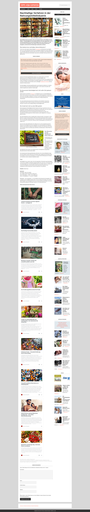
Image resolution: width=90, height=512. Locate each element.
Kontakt (32, 505)
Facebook (58, 14)
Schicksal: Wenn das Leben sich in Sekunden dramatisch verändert (66, 168)
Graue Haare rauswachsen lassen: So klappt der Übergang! (66, 53)
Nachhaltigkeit (38, 49)
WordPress (52, 510)
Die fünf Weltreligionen (66, 217)
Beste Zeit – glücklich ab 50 (66, 407)
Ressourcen (33, 93)
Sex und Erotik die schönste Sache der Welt (66, 278)
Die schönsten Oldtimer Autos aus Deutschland (66, 228)
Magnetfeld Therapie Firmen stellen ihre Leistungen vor (66, 41)
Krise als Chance (65, 248)
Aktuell (25, 459)
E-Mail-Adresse (22, 485)
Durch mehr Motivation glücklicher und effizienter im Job (66, 419)
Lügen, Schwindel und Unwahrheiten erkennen (66, 239)
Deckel (25, 460)
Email (21, 69)
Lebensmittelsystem (46, 460)
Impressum (21, 505)
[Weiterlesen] (63, 152)
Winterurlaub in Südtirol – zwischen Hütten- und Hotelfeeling (66, 299)
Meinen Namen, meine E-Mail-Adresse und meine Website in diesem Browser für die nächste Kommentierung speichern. (35, 496)
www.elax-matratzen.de (62, 323)
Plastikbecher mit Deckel (45, 81)
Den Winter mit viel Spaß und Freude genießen (66, 310)
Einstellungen (36, 505)
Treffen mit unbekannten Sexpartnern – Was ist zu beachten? (66, 352)
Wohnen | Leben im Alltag (31, 459)
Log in (55, 510)
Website (21, 489)
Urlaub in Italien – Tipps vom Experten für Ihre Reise (66, 387)
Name (21, 480)
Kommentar (22, 469)
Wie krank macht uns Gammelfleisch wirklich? (66, 178)
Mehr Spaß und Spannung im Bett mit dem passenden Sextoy (66, 363)
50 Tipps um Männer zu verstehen (65, 341)
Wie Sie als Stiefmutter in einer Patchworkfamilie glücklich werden (66, 190)
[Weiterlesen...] (62, 26)
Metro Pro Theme (41, 510)
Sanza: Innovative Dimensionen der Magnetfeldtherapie (66, 20)
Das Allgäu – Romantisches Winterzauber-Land (66, 288)
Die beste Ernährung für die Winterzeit (66, 332)
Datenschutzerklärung (24, 68)
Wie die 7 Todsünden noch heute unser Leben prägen (66, 157)
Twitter (66, 14)
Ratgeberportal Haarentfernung (62, 324)
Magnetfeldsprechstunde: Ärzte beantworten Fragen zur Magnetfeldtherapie (66, 31)
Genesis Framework (47, 510)
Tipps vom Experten (30, 5)
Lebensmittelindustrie (38, 460)
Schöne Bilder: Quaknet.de (62, 322)
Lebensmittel (33, 460)
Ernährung (28, 460)
